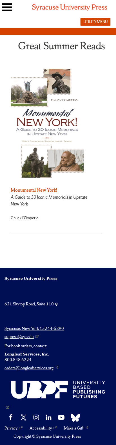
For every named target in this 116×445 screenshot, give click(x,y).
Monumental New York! (34, 190)
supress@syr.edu (19, 336)
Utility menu (95, 21)
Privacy (11, 428)
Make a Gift (73, 428)
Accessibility (41, 428)
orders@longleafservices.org (29, 367)
